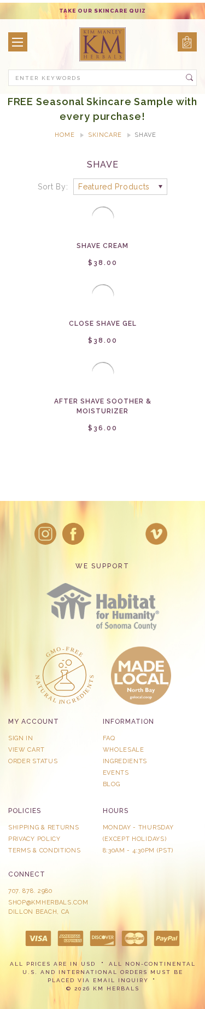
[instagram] (45, 534)
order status (32, 761)
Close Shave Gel (103, 323)
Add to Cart (103, 227)
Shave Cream (102, 246)
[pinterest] (128, 534)
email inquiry (121, 980)
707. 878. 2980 (30, 891)
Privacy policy (34, 839)
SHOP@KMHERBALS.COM (48, 902)
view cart (26, 749)
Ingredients (125, 761)
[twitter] (101, 534)
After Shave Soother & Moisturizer (102, 406)
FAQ (109, 738)
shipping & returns (43, 827)
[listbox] (120, 186)
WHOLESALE (123, 749)
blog (111, 784)
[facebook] (73, 534)
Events (116, 772)
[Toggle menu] (17, 41)
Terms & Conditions (44, 850)
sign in (20, 738)
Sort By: (53, 186)
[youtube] (156, 534)
